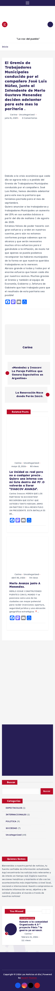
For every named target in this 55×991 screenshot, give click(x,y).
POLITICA (11, 821)
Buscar (11, 782)
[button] (44, 911)
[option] (23, 929)
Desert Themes (29, 978)
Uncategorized (27, 114)
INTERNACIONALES (16, 814)
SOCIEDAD (11, 828)
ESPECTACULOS (14, 808)
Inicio (5, 46)
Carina (13, 114)
